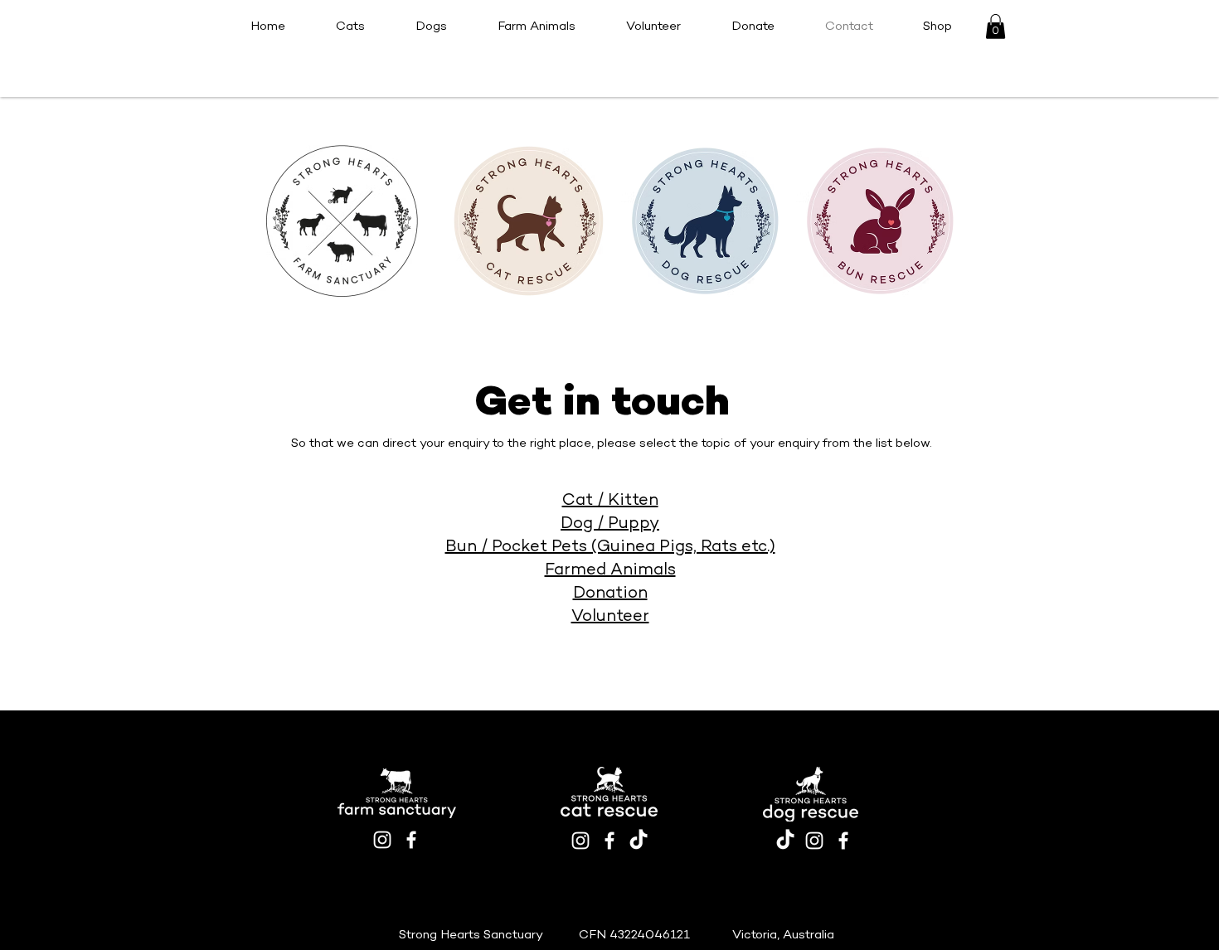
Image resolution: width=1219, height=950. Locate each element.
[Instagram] (382, 839)
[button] (995, 26)
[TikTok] (638, 840)
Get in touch (602, 404)
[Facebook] (411, 839)
